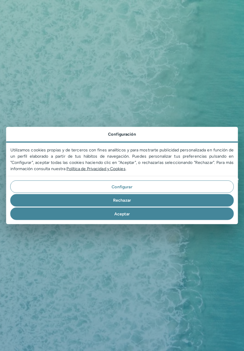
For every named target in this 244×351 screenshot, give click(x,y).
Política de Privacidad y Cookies (95, 168)
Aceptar (122, 213)
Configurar (122, 186)
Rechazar (122, 200)
